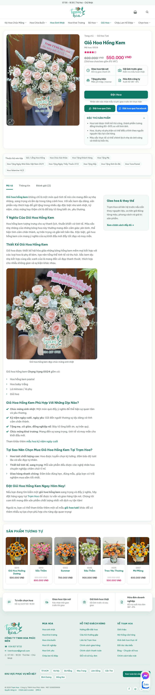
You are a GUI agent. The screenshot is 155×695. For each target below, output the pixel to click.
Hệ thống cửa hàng (126, 635)
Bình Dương (46, 677)
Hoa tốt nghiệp (49, 645)
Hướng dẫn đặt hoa (89, 629)
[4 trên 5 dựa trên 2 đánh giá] (90, 52)
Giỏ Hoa (105, 22)
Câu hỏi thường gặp (89, 635)
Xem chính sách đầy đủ (120, 225)
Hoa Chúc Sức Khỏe (58, 158)
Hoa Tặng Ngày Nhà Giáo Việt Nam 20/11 (25, 164)
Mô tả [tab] (9, 185)
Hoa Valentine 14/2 (15, 170)
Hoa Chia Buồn (37, 22)
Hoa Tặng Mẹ (103, 158)
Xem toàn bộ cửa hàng (136, 674)
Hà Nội (56, 671)
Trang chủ (89, 36)
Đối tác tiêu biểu (125, 645)
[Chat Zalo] (145, 684)
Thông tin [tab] (24, 185)
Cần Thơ (109, 671)
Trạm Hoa (33, 496)
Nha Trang (81, 671)
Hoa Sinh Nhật (57, 22)
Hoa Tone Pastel (132, 164)
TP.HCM (44, 671)
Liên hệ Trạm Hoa (88, 640)
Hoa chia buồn (49, 640)
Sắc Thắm (41, 570)
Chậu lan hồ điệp (50, 656)
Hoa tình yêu (48, 650)
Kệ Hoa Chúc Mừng (14, 22)
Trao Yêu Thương (113, 570)
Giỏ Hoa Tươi (103, 36)
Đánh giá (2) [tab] (43, 185)
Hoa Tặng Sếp (90, 164)
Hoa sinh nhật (48, 629)
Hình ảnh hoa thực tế (127, 640)
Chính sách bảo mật (127, 656)
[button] (135, 12)
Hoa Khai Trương (76, 22)
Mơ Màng (138, 570)
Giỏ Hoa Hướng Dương (16, 572)
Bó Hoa (92, 22)
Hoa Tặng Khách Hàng (82, 158)
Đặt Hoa (116, 94)
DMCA (38, 690)
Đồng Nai (60, 677)
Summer (65, 570)
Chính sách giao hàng (90, 645)
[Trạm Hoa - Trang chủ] (13, 628)
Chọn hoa (143, 22)
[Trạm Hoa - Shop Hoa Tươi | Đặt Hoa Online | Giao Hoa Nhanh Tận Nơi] (77, 12)
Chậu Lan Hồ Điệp (124, 22)
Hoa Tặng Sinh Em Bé (110, 164)
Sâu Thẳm (89, 570)
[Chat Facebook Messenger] (145, 675)
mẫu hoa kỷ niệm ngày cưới (42, 441)
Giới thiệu (121, 629)
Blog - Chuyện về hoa (127, 650)
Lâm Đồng (95, 671)
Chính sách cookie (26, 690)
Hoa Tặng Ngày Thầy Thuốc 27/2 (64, 164)
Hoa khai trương (49, 635)
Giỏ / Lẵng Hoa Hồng (35, 158)
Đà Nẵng (68, 671)
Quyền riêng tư (10, 690)
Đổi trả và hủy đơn (88, 656)
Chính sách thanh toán (90, 650)
